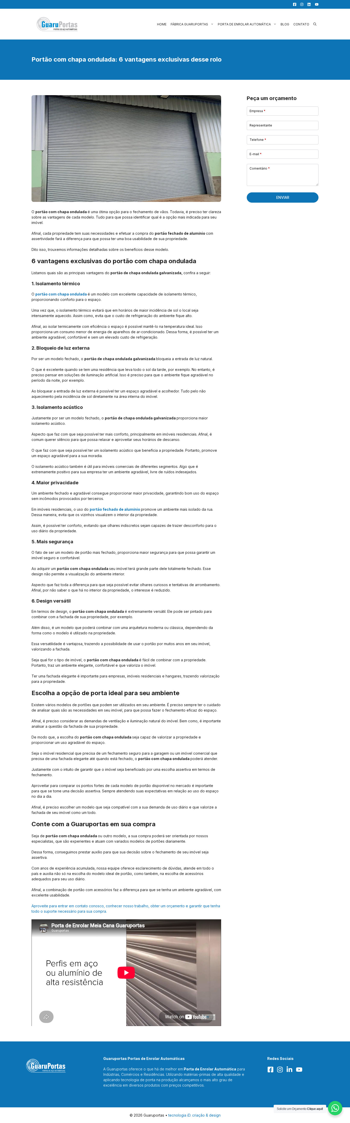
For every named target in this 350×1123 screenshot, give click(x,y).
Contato (301, 24)
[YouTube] (315, 4)
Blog (285, 24)
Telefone (258, 140)
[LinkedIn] (308, 4)
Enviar (282, 197)
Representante (261, 125)
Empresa (257, 111)
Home (162, 24)
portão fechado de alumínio (115, 509)
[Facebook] (293, 4)
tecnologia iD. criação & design (194, 1115)
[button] (314, 24)
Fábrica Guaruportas (189, 24)
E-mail (256, 154)
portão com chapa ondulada (61, 294)
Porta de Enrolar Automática (244, 24)
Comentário (260, 168)
